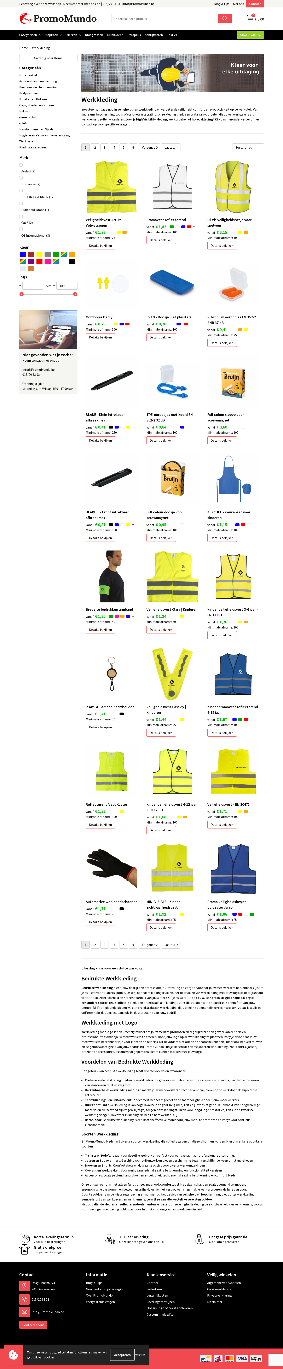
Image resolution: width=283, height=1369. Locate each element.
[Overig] (23, 261)
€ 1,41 (95, 713)
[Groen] (56, 254)
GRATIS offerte (250, 35)
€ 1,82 (156, 226)
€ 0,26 (95, 323)
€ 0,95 (156, 524)
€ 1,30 (95, 616)
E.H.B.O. (24, 111)
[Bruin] (31, 254)
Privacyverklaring (219, 1295)
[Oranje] (72, 254)
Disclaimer (214, 1302)
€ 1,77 (95, 908)
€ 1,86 (217, 914)
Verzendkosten (157, 1295)
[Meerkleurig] (64, 254)
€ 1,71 (217, 811)
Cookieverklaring (219, 1289)
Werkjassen (27, 141)
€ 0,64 (156, 427)
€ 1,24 (156, 616)
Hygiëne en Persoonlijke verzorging (44, 135)
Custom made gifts (160, 1314)
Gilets (23, 123)
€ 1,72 (95, 232)
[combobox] (164, 18)
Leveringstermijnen (161, 1302)
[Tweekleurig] (56, 261)
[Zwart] (72, 261)
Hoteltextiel (28, 75)
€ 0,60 (217, 427)
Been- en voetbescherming (38, 87)
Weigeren (140, 1354)
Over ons (238, 4)
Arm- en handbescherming (38, 81)
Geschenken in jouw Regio (104, 1289)
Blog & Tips (94, 1283)
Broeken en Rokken (33, 99)
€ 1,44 (156, 719)
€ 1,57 (217, 719)
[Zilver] (23, 268)
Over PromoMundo (99, 1295)
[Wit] (64, 261)
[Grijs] (48, 254)
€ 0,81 (95, 524)
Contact (255, 4)
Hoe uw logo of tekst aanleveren (170, 1308)
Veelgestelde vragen (100, 1302)
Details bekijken (100, 245)
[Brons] (31, 268)
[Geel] (39, 254)
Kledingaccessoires (32, 147)
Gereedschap (28, 117)
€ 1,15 (217, 524)
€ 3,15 (217, 232)
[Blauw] (23, 254)
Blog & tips (222, 4)
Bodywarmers (29, 93)
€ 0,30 (156, 323)
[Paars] (31, 261)
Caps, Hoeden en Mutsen (36, 105)
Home (23, 48)
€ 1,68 (156, 816)
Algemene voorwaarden (224, 1283)
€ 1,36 (217, 621)
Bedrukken (154, 1289)
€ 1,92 (156, 914)
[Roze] (48, 261)
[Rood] (39, 261)
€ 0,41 (217, 329)
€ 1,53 (95, 811)
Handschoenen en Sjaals (36, 129)
